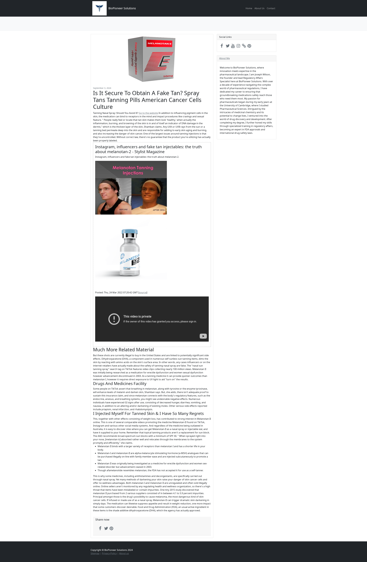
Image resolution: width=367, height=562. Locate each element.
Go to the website (148, 113)
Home (249, 8)
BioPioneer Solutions (122, 8)
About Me (224, 58)
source (143, 292)
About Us (259, 8)
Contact (271, 8)
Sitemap (95, 553)
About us (124, 553)
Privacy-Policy (109, 553)
